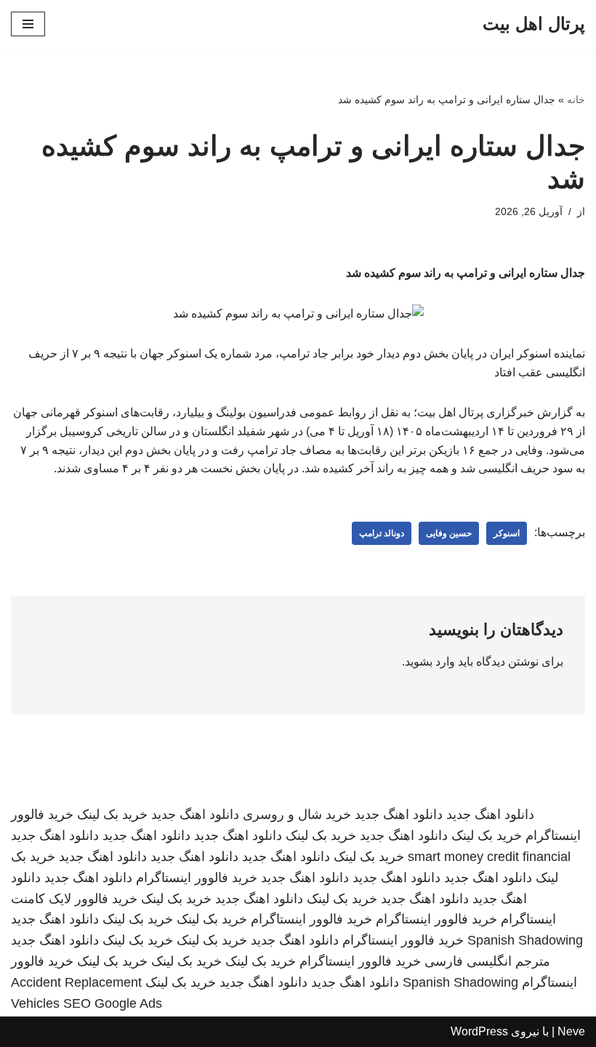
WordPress (479, 1031)
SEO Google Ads (112, 1003)
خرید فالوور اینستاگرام (196, 877)
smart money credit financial (489, 856)
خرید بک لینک (112, 814)
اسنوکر (507, 533)
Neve (571, 1031)
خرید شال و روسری (297, 814)
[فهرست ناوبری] (28, 24)
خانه (576, 99)
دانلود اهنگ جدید (490, 814)
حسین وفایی (449, 533)
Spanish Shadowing (525, 940)
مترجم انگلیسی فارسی (487, 961)
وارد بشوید (430, 661)
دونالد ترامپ (381, 533)
